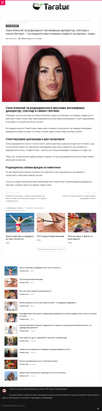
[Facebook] (98, 409)
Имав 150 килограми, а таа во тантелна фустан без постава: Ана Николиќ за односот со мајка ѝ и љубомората (26, 197)
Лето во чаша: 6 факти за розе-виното (80, 237)
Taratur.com (12, 38)
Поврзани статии (14, 208)
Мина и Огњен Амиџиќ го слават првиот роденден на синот (79, 195)
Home (8, 20)
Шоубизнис (16, 20)
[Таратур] (51, 3)
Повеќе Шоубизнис (34, 208)
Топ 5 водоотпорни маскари (50, 236)
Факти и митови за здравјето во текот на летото (20, 237)
